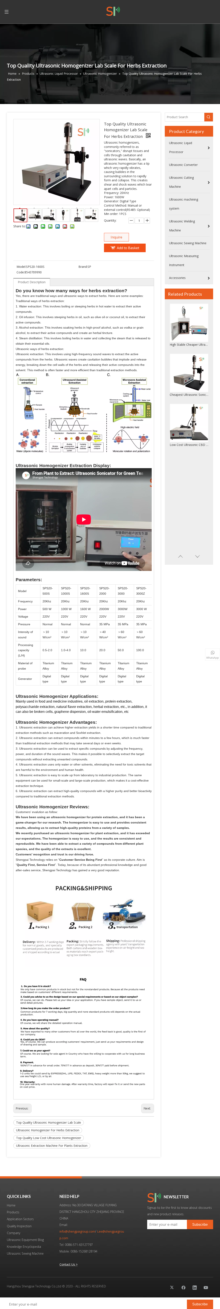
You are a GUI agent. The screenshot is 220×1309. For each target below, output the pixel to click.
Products (13, 1212)
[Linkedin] (194, 1287)
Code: (20, 272)
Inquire (116, 237)
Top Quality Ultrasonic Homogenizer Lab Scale (48, 1122)
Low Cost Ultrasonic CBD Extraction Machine (189, 445)
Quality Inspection (19, 1226)
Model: (21, 267)
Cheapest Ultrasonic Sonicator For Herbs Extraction (189, 395)
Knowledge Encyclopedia (24, 1247)
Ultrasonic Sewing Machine (25, 1253)
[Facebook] (183, 1287)
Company (13, 1233)
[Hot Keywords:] (208, 117)
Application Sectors (20, 1219)
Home (11, 1205)
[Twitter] (172, 1287)
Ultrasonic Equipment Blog (25, 1240)
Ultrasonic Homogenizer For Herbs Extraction (47, 1130)
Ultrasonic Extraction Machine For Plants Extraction (51, 1146)
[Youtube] (205, 1287)
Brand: (82, 267)
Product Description (32, 282)
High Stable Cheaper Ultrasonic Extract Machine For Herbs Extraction (189, 345)
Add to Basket (128, 248)
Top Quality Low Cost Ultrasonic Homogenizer (48, 1138)
